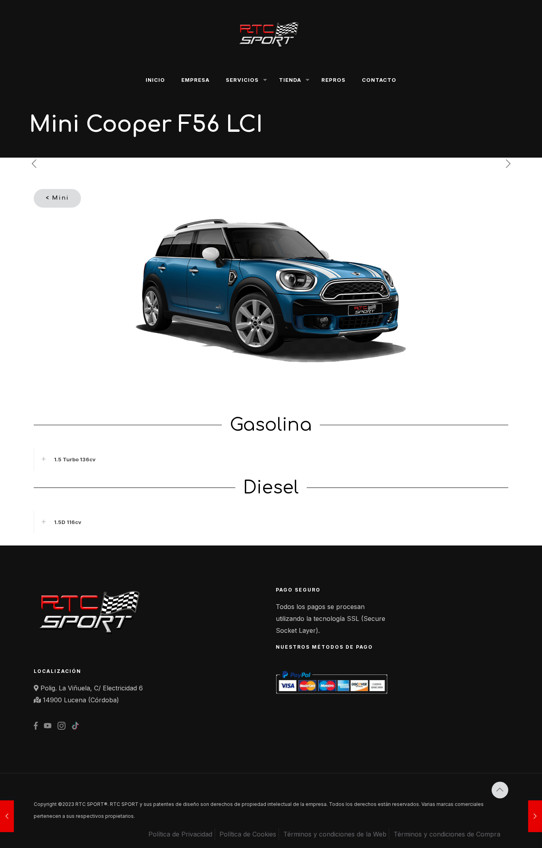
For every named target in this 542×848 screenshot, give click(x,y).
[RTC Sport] (271, 33)
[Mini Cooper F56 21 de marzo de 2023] (7, 816)
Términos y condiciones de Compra (447, 834)
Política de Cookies (247, 834)
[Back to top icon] (500, 790)
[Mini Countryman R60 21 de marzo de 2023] (535, 816)
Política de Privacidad (180, 834)
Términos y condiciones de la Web (334, 834)
